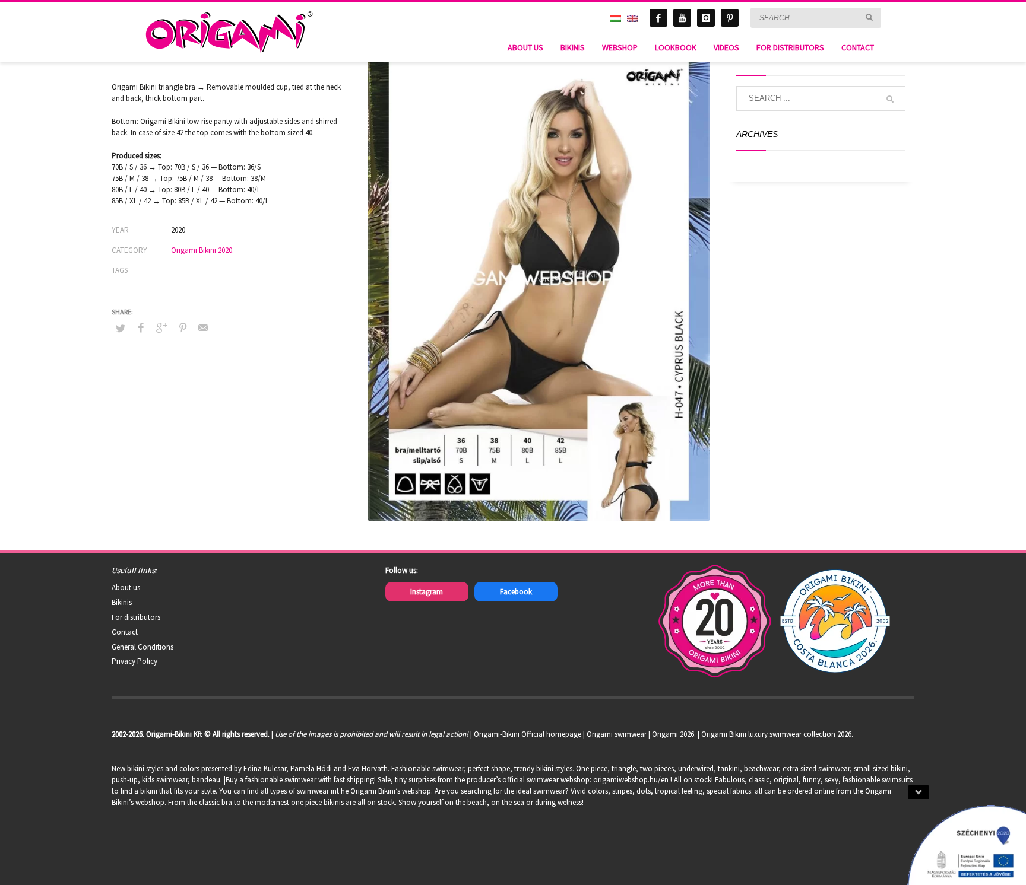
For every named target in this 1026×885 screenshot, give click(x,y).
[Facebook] (658, 18)
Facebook (516, 592)
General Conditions (142, 647)
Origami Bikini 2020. (202, 250)
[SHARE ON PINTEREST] (183, 327)
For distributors (136, 617)
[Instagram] (706, 18)
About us (126, 587)
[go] (869, 17)
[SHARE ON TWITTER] (120, 329)
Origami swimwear (617, 734)
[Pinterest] (730, 18)
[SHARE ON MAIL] (204, 327)
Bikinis (122, 602)
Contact (125, 632)
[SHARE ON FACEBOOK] (141, 327)
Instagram (426, 592)
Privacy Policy (134, 661)
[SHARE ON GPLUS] (162, 327)
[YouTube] (682, 18)
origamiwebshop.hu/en (631, 780)
